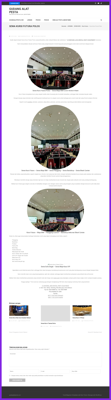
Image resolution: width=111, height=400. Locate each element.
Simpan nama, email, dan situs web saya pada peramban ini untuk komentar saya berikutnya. (37, 375)
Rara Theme (84, 395)
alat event (56, 278)
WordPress (99, 395)
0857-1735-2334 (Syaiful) (55, 297)
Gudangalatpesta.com (16, 20)
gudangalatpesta (25, 36)
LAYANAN (29, 20)
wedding (29, 102)
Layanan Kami (14, 3)
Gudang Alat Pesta (19, 10)
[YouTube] (98, 3)
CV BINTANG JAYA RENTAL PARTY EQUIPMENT (81, 40)
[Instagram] (95, 3)
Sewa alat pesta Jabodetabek (61, 20)
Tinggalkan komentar (39, 36)
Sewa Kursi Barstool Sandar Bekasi (20, 318)
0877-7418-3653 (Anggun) (55, 295)
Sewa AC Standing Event (95, 332)
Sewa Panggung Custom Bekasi (18, 332)
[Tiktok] (101, 3)
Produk (46, 20)
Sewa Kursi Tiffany (78, 318)
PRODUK (38, 20)
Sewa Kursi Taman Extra (48, 323)
